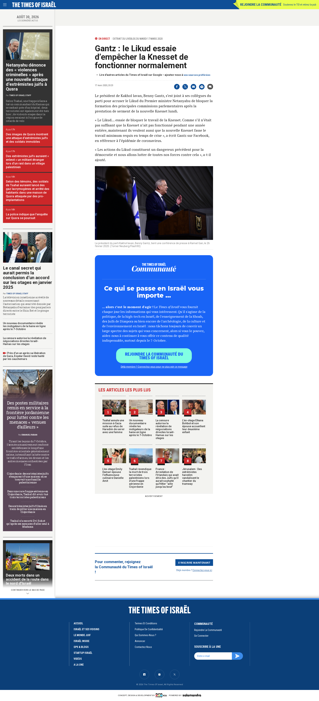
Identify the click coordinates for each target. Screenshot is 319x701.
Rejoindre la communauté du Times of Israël (154, 355)
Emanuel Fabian (29, 435)
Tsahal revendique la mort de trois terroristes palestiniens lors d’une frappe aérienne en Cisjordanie (140, 478)
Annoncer (140, 641)
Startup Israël (83, 652)
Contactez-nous (143, 647)
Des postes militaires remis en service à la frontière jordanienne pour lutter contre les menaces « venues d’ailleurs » (27, 415)
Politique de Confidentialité (149, 629)
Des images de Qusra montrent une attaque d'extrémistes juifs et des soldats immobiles (27, 138)
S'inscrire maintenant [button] (194, 562)
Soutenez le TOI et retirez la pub (299, 4)
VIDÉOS (78, 658)
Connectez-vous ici (202, 570)
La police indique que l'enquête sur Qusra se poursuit (27, 216)
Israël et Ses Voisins (86, 629)
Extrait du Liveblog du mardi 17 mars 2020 (138, 38)
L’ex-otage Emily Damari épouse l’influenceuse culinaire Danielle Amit (113, 475)
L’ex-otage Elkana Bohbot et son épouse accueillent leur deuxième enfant (193, 426)
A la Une (79, 664)
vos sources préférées (197, 75)
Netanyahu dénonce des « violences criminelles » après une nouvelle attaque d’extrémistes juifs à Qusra (27, 77)
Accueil (78, 623)
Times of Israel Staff (20, 95)
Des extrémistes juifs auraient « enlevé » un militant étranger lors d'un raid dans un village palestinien (27, 161)
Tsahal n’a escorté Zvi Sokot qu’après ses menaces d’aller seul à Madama (27, 523)
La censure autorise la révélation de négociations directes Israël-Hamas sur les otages (165, 429)
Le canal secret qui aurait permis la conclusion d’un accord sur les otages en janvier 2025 (27, 278)
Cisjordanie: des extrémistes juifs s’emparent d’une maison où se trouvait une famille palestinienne (27, 478)
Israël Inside (81, 641)
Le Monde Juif (82, 635)
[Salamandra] (192, 695)
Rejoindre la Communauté (260, 4)
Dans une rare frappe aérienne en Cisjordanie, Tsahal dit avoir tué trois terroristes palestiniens (27, 494)
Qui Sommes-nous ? (145, 635)
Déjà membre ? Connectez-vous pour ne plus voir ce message (154, 366)
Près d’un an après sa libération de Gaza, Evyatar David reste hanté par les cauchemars (24, 356)
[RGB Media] (162, 695)
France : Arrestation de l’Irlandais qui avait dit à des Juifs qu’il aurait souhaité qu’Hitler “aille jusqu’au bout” (167, 478)
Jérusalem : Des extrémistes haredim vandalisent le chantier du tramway (192, 476)
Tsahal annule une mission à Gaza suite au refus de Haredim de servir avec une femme (113, 426)
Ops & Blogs (81, 647)
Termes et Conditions (146, 623)
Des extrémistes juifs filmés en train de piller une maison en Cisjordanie (27, 509)
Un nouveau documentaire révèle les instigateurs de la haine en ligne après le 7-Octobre (140, 428)
